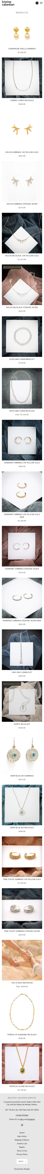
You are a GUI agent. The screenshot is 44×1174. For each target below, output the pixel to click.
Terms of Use (22, 1151)
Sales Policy (22, 1136)
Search (22, 1133)
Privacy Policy (22, 1154)
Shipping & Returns (22, 1140)
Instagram (31, 1119)
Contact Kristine (22, 1115)
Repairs (22, 1147)
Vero (22, 1119)
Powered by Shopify (22, 1169)
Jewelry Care (22, 1143)
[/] (10, 3)
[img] (22, 1125)
